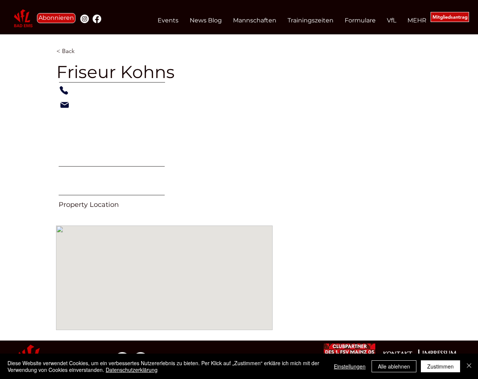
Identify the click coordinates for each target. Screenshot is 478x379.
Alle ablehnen (394, 366)
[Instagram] (84, 19)
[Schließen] (469, 366)
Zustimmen (440, 366)
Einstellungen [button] (350, 366)
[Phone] (64, 90)
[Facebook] (97, 19)
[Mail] (64, 105)
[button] (56, 18)
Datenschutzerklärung (132, 369)
